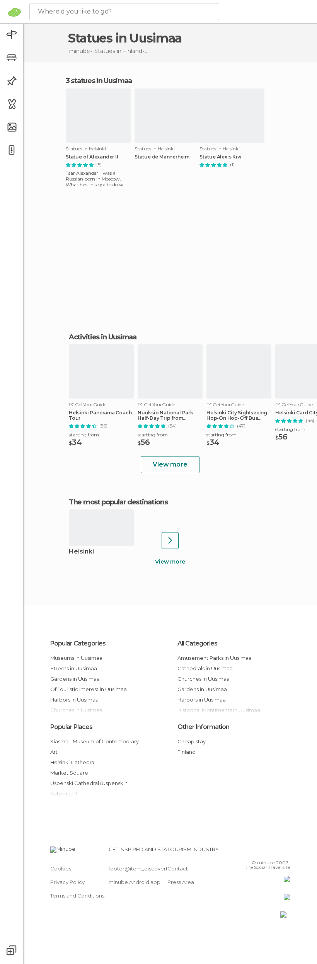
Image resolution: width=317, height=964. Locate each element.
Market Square (69, 773)
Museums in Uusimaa (76, 658)
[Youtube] (285, 851)
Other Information (203, 727)
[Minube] (14, 12)
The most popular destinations (118, 502)
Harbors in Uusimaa (74, 700)
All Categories (197, 643)
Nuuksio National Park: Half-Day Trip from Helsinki (166, 415)
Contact (177, 868)
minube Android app (134, 882)
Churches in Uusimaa (203, 679)
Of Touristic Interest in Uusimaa (88, 689)
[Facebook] (255, 851)
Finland (186, 752)
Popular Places (71, 727)
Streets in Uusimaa (73, 668)
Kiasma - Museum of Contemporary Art (94, 746)
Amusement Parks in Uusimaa (214, 658)
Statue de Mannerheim (162, 157)
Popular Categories (78, 643)
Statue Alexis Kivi (220, 157)
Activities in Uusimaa (102, 337)
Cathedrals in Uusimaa (205, 668)
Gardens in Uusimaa (75, 679)
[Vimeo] (275, 851)
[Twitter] (265, 851)
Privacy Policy (67, 882)
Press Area (180, 882)
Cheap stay (191, 741)
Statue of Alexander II (92, 157)
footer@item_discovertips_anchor (152, 868)
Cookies (60, 868)
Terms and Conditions (77, 895)
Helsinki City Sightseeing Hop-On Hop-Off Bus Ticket (236, 415)
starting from (84, 435)
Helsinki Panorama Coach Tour (100, 415)
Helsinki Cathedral (72, 762)
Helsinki (81, 551)
